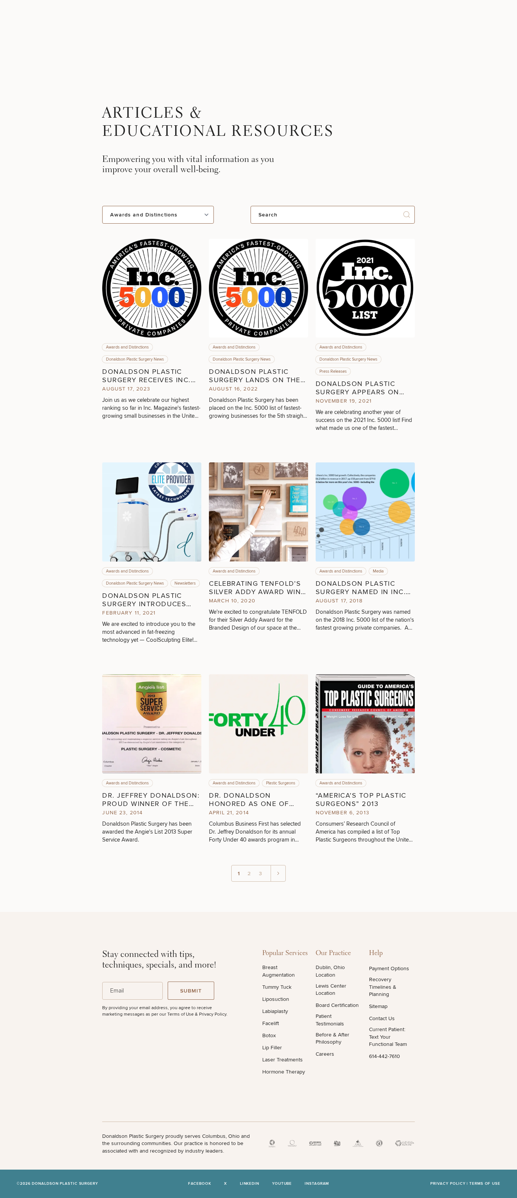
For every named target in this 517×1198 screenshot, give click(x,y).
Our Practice (333, 953)
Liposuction (275, 999)
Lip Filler (272, 1047)
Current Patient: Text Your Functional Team (388, 1036)
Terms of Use (484, 1183)
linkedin (249, 1184)
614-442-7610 (384, 1056)
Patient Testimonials (330, 1020)
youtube (282, 1184)
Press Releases (333, 371)
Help (376, 953)
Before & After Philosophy (332, 1039)
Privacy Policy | (449, 1183)
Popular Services (285, 953)
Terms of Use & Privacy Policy (196, 1014)
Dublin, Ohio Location (330, 971)
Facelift (270, 1023)
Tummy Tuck (276, 987)
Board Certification (337, 1005)
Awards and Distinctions (127, 347)
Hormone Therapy (283, 1072)
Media (378, 571)
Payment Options (389, 968)
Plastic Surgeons (280, 783)
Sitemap (378, 1006)
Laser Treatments (282, 1059)
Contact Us (382, 1018)
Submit (191, 991)
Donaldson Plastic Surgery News (135, 359)
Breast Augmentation (278, 971)
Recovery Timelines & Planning (382, 986)
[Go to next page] (278, 873)
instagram (317, 1184)
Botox (269, 1035)
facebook (199, 1184)
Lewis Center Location (331, 990)
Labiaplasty (275, 1011)
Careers (325, 1054)
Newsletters (185, 583)
